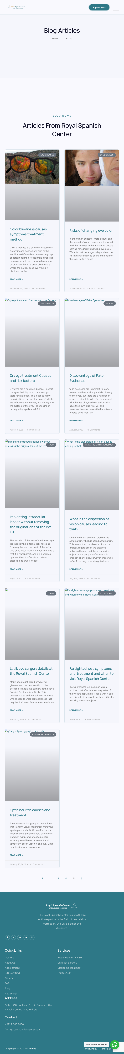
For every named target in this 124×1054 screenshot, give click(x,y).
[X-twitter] (13, 937)
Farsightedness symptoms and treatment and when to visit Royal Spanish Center (91, 673)
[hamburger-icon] (116, 7)
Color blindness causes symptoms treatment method (28, 234)
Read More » (16, 279)
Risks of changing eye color (91, 230)
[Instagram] (32, 937)
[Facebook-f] (7, 937)
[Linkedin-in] (25, 937)
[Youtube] (19, 937)
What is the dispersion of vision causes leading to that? (89, 524)
